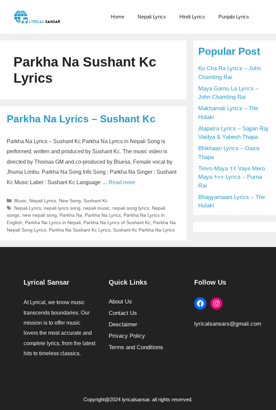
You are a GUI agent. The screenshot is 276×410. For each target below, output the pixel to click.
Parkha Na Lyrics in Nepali (53, 222)
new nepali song (39, 215)
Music (20, 200)
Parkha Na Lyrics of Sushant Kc (116, 222)
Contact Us (123, 313)
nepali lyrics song (62, 208)
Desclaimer (123, 324)
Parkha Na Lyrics (103, 215)
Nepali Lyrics (152, 16)
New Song (70, 200)
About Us (120, 301)
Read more (122, 182)
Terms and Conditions (136, 347)
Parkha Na (71, 215)
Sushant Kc (95, 200)
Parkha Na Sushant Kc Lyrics (79, 230)
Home (117, 16)
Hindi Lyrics (192, 16)
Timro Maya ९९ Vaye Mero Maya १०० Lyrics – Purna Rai (231, 177)
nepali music (96, 208)
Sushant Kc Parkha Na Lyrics (144, 230)
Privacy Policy (127, 336)
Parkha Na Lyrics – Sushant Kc (81, 118)
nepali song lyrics (130, 208)
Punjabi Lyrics (233, 16)
